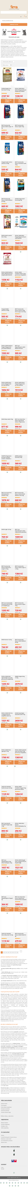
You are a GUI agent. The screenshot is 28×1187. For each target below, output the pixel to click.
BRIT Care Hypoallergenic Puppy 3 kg (7, 898)
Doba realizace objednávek (6, 1107)
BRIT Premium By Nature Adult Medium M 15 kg (7, 200)
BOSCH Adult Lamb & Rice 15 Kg (7, 236)
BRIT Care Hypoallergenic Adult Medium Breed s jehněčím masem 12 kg (20, 347)
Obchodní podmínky (5, 1110)
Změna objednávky (5, 1127)
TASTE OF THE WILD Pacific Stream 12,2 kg (7, 787)
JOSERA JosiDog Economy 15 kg (18, 456)
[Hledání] (25, 12)
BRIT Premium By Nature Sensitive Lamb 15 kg (20, 163)
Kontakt (2, 1168)
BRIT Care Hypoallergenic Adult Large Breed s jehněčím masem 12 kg (20, 531)
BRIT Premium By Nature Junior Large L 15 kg (20, 604)
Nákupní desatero (4, 1122)
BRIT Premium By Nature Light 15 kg (19, 126)
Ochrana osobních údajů (6, 1112)
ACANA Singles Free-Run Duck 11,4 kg (6, 89)
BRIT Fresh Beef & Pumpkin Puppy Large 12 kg (7, 825)
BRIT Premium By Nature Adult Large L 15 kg (7, 127)
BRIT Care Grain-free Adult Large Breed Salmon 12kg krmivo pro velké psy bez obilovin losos (20, 421)
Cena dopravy (3, 1105)
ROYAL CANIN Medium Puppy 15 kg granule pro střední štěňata (7, 347)
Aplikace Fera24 (4, 1103)
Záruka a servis (4, 1142)
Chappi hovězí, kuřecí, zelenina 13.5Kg (7, 162)
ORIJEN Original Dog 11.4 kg (20, 677)
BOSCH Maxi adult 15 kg (7, 419)
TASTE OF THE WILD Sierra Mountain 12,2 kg (7, 934)
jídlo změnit (6, 1085)
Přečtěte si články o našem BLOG (7, 1116)
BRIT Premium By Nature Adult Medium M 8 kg (20, 641)
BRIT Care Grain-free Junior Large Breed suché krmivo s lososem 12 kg (20, 898)
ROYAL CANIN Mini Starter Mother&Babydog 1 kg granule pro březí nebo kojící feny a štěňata (20, 825)
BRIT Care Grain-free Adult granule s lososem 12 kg (6, 494)
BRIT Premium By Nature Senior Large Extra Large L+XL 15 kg (20, 310)
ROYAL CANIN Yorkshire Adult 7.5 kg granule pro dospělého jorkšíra (20, 274)
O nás (2, 1167)
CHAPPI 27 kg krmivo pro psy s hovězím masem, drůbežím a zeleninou (6, 457)
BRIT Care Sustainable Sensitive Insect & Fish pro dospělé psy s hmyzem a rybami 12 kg (7, 604)
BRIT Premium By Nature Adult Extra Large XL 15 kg (6, 567)
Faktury (2, 1135)
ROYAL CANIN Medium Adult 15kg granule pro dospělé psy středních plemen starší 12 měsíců (7, 274)
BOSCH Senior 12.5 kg (7, 639)
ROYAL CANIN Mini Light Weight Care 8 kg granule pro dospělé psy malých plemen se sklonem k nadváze (7, 678)
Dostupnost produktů (5, 1108)
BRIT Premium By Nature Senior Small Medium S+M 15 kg (20, 494)
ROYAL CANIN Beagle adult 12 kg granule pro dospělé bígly (20, 861)
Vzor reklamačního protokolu (6, 1140)
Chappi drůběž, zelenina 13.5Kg (5, 309)
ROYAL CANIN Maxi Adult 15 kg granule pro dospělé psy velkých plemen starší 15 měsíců (20, 90)
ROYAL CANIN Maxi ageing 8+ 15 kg (6, 750)
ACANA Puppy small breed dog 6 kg (19, 199)
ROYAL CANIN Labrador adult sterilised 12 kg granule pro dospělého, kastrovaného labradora (20, 751)
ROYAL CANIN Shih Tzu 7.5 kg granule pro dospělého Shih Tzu (7, 714)
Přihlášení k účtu (4, 1126)
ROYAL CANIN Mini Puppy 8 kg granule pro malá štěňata (20, 237)
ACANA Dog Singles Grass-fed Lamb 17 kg (20, 713)
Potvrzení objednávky (5, 1124)
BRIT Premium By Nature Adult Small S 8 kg (20, 935)
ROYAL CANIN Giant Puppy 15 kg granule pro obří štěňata (20, 384)
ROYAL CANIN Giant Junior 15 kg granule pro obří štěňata (6, 384)
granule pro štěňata (16, 968)
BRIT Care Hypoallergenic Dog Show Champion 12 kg (7, 861)
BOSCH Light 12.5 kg (6, 529)
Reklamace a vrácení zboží (6, 1138)
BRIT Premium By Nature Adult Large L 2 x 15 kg (20, 567)
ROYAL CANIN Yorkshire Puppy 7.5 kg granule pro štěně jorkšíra (20, 788)
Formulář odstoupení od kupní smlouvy (9, 1137)
